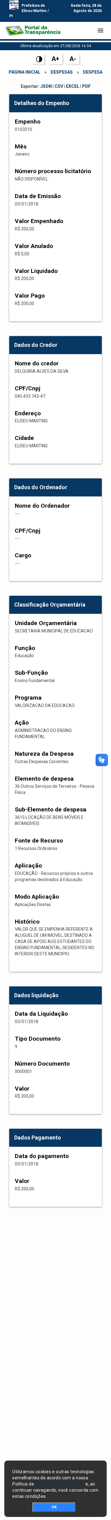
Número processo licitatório (53, 171)
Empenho (27, 121)
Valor (22, 1088)
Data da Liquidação (41, 1013)
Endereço (28, 413)
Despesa (92, 72)
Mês (21, 146)
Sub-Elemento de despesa (50, 809)
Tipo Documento (37, 1038)
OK (54, 1507)
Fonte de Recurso (39, 840)
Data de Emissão (38, 196)
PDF (86, 86)
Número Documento (42, 1063)
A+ (55, 59)
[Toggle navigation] (100, 30)
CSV (59, 86)
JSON (46, 86)
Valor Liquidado (36, 270)
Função (25, 648)
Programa (28, 697)
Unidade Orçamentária (46, 623)
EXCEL (72, 86)
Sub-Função (31, 672)
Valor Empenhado (39, 221)
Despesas (62, 72)
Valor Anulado (34, 246)
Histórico (27, 921)
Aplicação (28, 865)
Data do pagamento (42, 1156)
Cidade (24, 437)
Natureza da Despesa (44, 753)
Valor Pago (30, 295)
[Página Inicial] (32, 30)
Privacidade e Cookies (59, 1483)
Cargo (23, 555)
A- (72, 59)
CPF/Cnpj (27, 388)
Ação (22, 722)
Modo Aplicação (37, 896)
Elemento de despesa (44, 778)
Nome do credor (37, 363)
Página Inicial (24, 72)
